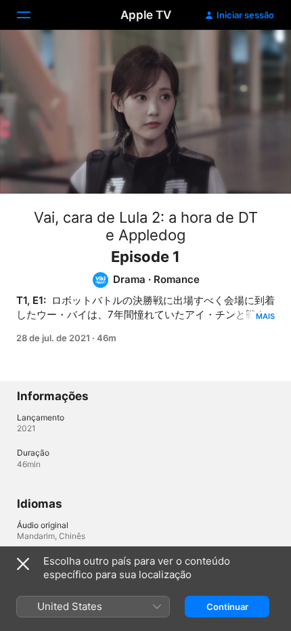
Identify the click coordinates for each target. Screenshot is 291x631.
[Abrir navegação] (32, 15)
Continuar (227, 606)
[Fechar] (23, 564)
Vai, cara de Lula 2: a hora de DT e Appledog (146, 226)
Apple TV (145, 15)
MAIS (265, 316)
